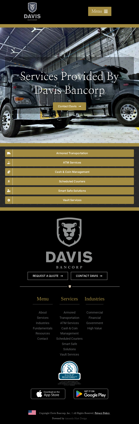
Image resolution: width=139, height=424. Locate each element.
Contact (42, 338)
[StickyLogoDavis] (32, 4)
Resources (43, 333)
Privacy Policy (102, 413)
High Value (94, 328)
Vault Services (69, 354)
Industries (42, 323)
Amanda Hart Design (76, 418)
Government (94, 323)
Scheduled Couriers (69, 338)
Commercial (94, 312)
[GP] (91, 388)
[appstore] (48, 388)
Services (42, 317)
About (43, 312)
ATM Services (69, 323)
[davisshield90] (69, 219)
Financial (95, 317)
